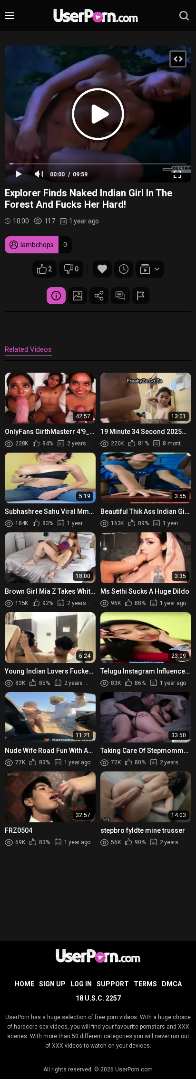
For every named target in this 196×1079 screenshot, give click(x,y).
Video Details (56, 295)
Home (24, 984)
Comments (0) (120, 295)
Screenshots (77, 295)
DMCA (172, 984)
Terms (145, 984)
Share (98, 295)
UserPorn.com (134, 1069)
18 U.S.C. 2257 (98, 998)
